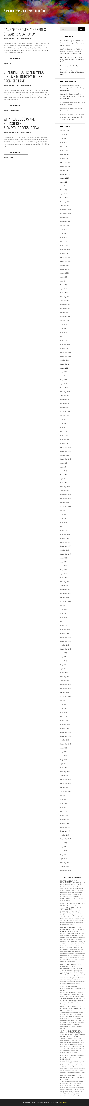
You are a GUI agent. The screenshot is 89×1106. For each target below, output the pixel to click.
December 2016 (65, 589)
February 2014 (65, 724)
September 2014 (65, 696)
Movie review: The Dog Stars (69, 66)
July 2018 (63, 514)
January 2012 (64, 823)
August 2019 (64, 463)
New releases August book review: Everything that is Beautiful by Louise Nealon (72, 72)
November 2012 (65, 783)
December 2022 (65, 305)
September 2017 (65, 554)
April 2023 (63, 289)
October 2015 (64, 645)
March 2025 (64, 198)
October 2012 (64, 787)
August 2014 (64, 700)
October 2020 (64, 407)
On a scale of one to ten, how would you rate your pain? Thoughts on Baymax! (72, 117)
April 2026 (63, 146)
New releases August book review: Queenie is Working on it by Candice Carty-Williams (72, 43)
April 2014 (63, 716)
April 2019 (63, 479)
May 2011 (63, 855)
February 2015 (65, 677)
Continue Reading (15, 58)
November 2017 (65, 546)
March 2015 (64, 673)
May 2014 (63, 712)
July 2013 (63, 752)
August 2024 (64, 225)
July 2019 (63, 467)
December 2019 (65, 447)
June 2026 (63, 138)
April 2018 (63, 526)
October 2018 (64, 502)
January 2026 (64, 158)
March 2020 (64, 435)
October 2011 (64, 835)
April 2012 (63, 811)
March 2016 (64, 625)
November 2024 (65, 214)
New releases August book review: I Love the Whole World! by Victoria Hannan (72, 1009)
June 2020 (63, 423)
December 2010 (65, 870)
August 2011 (64, 843)
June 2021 (63, 376)
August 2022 (64, 320)
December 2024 (65, 210)
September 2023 (65, 269)
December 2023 (65, 257)
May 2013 (63, 760)
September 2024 (65, 221)
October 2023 (64, 265)
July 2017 (63, 562)
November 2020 (65, 403)
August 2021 (64, 368)
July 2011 (63, 847)
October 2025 (64, 170)
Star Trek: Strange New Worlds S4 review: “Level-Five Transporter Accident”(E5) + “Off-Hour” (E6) (71, 51)
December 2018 (65, 495)
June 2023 (63, 281)
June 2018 (63, 518)
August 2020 (64, 415)
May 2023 (63, 285)
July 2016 (63, 609)
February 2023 (65, 297)
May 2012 (63, 807)
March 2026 (64, 150)
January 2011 (64, 866)
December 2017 (65, 542)
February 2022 (65, 344)
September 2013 (65, 744)
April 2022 (63, 336)
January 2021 (64, 396)
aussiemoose (27, 38)
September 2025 (65, 174)
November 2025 (65, 166)
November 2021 (65, 356)
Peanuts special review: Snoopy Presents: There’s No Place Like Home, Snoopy (72, 1057)
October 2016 (64, 597)
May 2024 (63, 237)
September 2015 (65, 649)
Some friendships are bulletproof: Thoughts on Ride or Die (72, 988)
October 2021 (64, 360)
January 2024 (64, 253)
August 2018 (64, 510)
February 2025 (65, 202)
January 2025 (64, 206)
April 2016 (63, 621)
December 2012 (65, 779)
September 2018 (65, 506)
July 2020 (63, 419)
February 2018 (65, 534)
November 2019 (65, 451)
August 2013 (64, 748)
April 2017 (63, 574)
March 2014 (64, 720)
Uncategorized (14, 111)
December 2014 (65, 684)
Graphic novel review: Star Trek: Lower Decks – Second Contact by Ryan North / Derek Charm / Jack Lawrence (72, 1034)
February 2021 (65, 392)
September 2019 (65, 459)
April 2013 (63, 764)
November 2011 (65, 831)
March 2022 (64, 340)
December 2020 (65, 399)
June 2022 (63, 328)
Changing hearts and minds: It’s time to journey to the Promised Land (24, 76)
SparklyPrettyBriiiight (25, 10)
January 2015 (64, 681)
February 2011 (64, 863)
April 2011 (63, 859)
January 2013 (64, 776)
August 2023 (64, 273)
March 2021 (64, 388)
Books (11, 158)
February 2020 (65, 439)
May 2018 (63, 522)
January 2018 (64, 538)
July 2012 (63, 799)
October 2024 (64, 217)
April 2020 (63, 431)
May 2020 (63, 427)
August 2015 (64, 653)
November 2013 (65, 736)
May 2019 (63, 475)
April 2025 (63, 194)
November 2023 (65, 261)
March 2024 (64, 245)
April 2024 (63, 241)
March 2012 (64, 815)
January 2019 (64, 491)
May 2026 (63, 142)
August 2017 (64, 558)
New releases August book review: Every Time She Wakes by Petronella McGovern (72, 60)
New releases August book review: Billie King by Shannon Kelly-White (72, 1077)
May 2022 (63, 332)
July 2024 (63, 229)
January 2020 (64, 443)
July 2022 (63, 324)
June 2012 (63, 803)
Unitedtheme (62, 1102)
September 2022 (65, 316)
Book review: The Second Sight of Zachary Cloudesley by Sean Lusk (72, 88)
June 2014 (63, 708)
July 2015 (63, 657)
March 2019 (64, 483)
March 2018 (64, 530)
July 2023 (63, 277)
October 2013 (64, 740)
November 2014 (65, 688)
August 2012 (64, 795)
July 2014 (63, 704)
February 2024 (65, 249)
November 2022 (65, 309)
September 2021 (65, 364)
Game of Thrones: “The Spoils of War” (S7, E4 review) (25, 32)
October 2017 (64, 550)
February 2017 (65, 582)
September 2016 (65, 601)
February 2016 (65, 629)
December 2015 (65, 637)
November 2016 (65, 593)
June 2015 (63, 661)
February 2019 (65, 487)
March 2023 (64, 293)
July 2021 (63, 372)
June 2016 (63, 613)
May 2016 (63, 617)
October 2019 (64, 455)
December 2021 (65, 352)
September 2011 (65, 839)
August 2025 (64, 178)
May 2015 (63, 665)
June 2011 (63, 851)
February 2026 (65, 154)
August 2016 (64, 605)
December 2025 (65, 162)
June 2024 (63, 233)
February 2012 (65, 819)
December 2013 (65, 732)
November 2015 (65, 641)
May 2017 (63, 570)
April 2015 (63, 669)
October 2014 (64, 692)
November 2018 (65, 498)
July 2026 (63, 134)
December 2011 (65, 827)
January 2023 (64, 301)
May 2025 (63, 190)
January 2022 (64, 348)
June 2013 (63, 756)
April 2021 (63, 384)
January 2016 (64, 633)
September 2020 (65, 411)
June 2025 (63, 186)
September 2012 (65, 791)
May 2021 (63, 380)
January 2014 (64, 728)
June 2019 (63, 471)
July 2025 (63, 182)
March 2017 (64, 578)
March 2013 (64, 768)
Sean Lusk (63, 94)
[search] (84, 12)
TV (10, 64)
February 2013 (65, 772)
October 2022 (64, 312)
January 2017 (64, 586)
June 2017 (63, 566)
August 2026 (64, 130)
